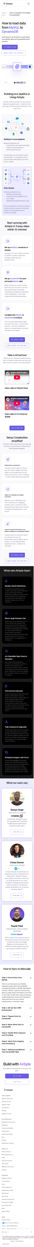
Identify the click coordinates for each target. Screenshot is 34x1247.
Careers (4, 1169)
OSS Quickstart (7, 1187)
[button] (29, 4)
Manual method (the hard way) (14, 53)
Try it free (17, 1076)
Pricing (4, 1110)
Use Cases (5, 1163)
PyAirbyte (5, 1125)
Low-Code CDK (6, 1205)
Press (3, 1157)
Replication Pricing (8, 1143)
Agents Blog (6, 1211)
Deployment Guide (7, 1190)
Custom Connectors (8, 1199)
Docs (3, 1184)
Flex (3, 1137)
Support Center (7, 1178)
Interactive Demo (7, 1134)
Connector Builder (7, 1128)
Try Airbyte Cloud (10, 47)
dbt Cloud (5, 1196)
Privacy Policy (6, 1220)
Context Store (6, 1101)
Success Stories (7, 1160)
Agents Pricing (6, 1113)
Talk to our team (17, 428)
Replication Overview (8, 1122)
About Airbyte (6, 1151)
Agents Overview (7, 1098)
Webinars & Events (8, 1166)
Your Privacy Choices (11, 1223)
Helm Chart (5, 1193)
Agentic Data (6, 1104)
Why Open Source (7, 1154)
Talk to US (16, 1082)
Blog (3, 1208)
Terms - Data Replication (9, 1226)
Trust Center (6, 1181)
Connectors (5, 1107)
